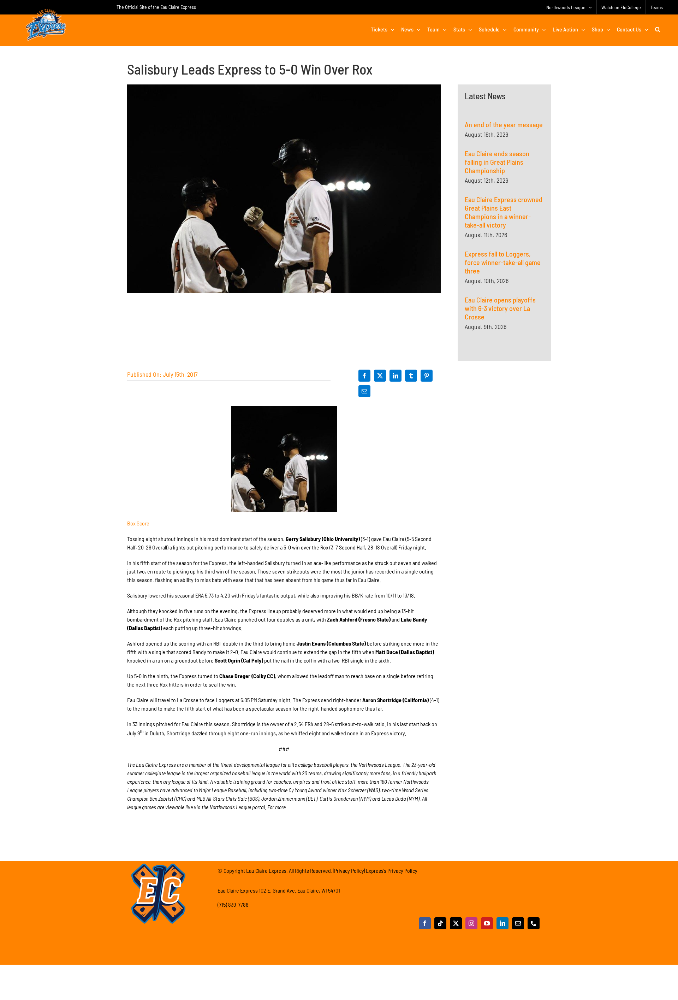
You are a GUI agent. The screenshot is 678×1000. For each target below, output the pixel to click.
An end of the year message (504, 124)
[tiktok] (440, 923)
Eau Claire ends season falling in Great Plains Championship (497, 162)
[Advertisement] (504, 450)
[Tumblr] (411, 375)
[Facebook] (364, 375)
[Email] (364, 391)
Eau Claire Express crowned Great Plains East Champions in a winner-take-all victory (503, 212)
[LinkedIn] (395, 375)
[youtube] (487, 923)
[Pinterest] (426, 375)
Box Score (138, 523)
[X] (380, 375)
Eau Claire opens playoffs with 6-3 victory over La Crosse (500, 308)
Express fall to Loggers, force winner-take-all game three (503, 262)
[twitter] (456, 923)
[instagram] (471, 923)
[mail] (518, 923)
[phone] (534, 923)
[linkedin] (502, 923)
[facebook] (425, 923)
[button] (657, 29)
